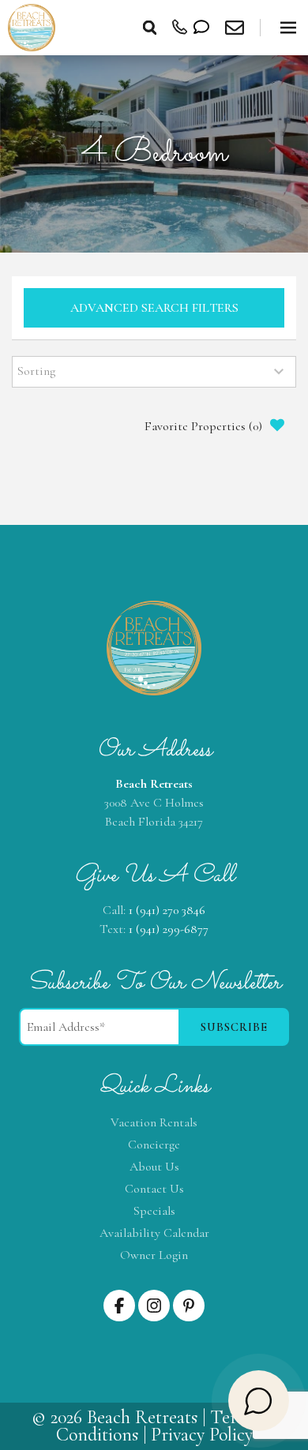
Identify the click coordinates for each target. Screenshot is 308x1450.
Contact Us (154, 1189)
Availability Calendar (154, 1233)
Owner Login (154, 1255)
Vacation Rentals (154, 1122)
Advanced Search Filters (154, 308)
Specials (154, 1211)
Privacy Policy (202, 1434)
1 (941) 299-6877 (168, 929)
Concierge (154, 1144)
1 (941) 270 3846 (167, 910)
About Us (154, 1167)
